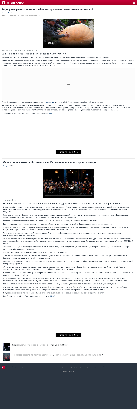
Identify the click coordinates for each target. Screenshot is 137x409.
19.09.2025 (5, 13)
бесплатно (50, 102)
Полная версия (68, 371)
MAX (50, 113)
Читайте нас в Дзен (68, 151)
